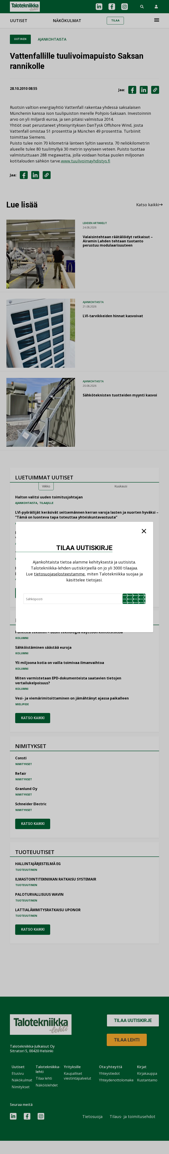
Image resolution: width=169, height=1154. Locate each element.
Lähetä (134, 599)
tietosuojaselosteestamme (59, 574)
